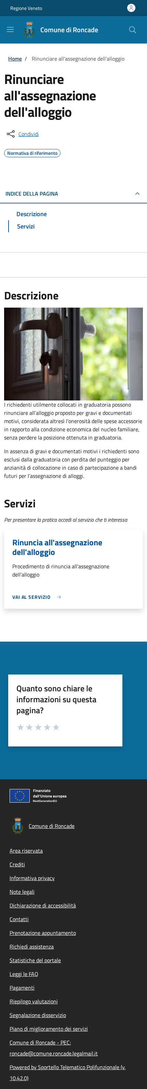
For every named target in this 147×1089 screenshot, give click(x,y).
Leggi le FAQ (24, 974)
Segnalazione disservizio (38, 1015)
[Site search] (133, 30)
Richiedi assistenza (32, 946)
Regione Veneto (26, 8)
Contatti (19, 919)
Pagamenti (22, 987)
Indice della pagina (31, 193)
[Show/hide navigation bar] (10, 29)
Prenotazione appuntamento (43, 933)
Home (15, 58)
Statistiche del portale (35, 960)
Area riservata (26, 850)
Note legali (22, 892)
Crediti (17, 864)
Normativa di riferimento (32, 152)
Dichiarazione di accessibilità (43, 905)
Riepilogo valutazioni (34, 1001)
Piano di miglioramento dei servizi (49, 1029)
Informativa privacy (32, 878)
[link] (38, 597)
